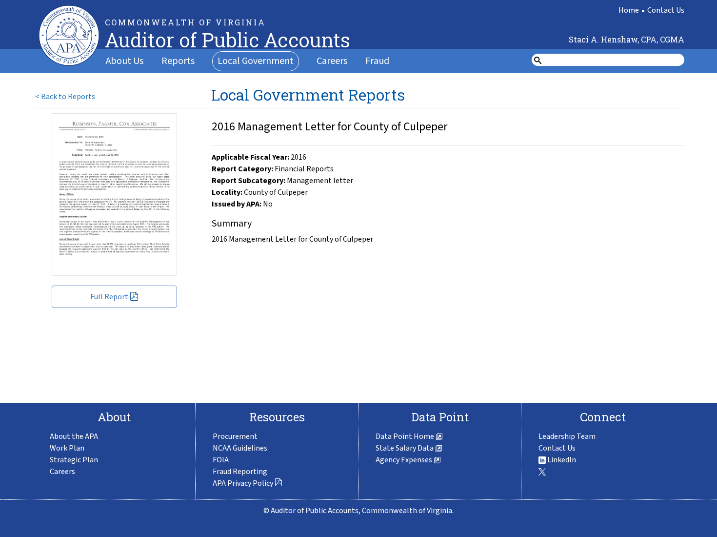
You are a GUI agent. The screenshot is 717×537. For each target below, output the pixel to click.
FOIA (221, 459)
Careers (332, 61)
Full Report (109, 296)
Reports (178, 61)
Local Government (256, 61)
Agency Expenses (405, 459)
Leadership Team (567, 436)
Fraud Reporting (240, 471)
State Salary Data (405, 448)
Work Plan (67, 448)
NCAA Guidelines (240, 448)
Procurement (235, 436)
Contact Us (665, 10)
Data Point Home (406, 436)
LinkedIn (561, 459)
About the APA (74, 436)
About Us (124, 61)
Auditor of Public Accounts (227, 40)
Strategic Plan (74, 459)
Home (628, 10)
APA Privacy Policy (243, 483)
